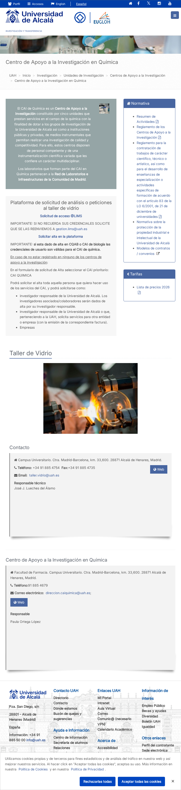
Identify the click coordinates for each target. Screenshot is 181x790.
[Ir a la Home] (34, 13)
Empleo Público (153, 705)
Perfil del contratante (158, 745)
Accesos (37, 4)
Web (160, 469)
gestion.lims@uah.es (71, 229)
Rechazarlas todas (97, 781)
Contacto (60, 703)
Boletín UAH (151, 721)
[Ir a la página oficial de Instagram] (159, 3)
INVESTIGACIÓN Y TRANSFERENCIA (24, 31)
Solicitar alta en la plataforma (60, 236)
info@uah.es (35, 740)
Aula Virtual (106, 708)
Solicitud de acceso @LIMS (61, 216)
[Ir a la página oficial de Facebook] (138, 3)
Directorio (60, 698)
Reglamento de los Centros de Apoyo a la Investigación (154, 132)
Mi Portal (104, 698)
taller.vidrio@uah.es (44, 475)
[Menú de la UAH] (175, 15)
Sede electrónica (155, 750)
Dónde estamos (65, 708)
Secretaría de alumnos (70, 742)
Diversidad (150, 716)
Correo (103, 713)
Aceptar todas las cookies (141, 781)
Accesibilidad (108, 748)
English (60, 4)
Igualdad (148, 726)
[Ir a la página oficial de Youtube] (170, 3)
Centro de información (70, 737)
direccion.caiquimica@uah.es (68, 593)
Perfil (16, 4)
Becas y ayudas (154, 711)
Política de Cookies (33, 769)
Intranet (104, 703)
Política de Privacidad (87, 769)
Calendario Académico (115, 729)
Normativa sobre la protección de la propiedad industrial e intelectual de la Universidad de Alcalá (153, 232)
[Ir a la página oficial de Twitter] (148, 3)
